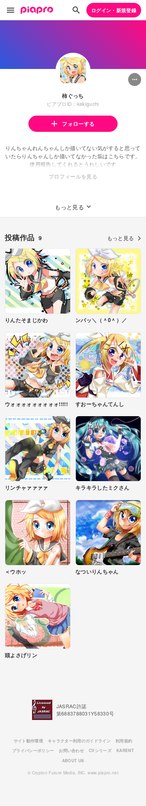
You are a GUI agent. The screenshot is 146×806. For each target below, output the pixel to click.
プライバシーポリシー (33, 750)
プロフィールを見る (73, 176)
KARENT (125, 750)
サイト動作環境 (28, 741)
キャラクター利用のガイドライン (79, 741)
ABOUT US (73, 760)
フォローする (78, 123)
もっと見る (120, 238)
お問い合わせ (71, 750)
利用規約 (124, 741)
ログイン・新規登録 (113, 10)
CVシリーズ (100, 750)
